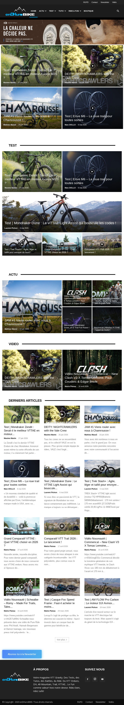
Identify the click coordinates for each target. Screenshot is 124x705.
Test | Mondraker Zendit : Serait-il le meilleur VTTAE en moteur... (21, 431)
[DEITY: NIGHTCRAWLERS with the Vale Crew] (92, 66)
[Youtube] (102, 679)
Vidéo (114, 2)
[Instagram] (95, 679)
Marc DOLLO (70, 125)
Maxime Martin (9, 82)
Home (33, 11)
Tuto (61, 11)
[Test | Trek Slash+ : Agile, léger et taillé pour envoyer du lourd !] (22, 244)
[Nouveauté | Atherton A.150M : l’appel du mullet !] (107, 320)
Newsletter (105, 2)
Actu (41, 11)
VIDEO (14, 344)
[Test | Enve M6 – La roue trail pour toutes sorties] (92, 108)
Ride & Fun (74, 11)
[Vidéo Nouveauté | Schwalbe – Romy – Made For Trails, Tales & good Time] (107, 293)
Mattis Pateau (70, 386)
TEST (13, 145)
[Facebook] (87, 679)
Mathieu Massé (9, 125)
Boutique (88, 11)
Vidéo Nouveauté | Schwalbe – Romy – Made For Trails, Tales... (21, 603)
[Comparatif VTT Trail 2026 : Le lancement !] (102, 244)
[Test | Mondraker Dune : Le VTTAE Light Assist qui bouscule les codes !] (62, 212)
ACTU (13, 274)
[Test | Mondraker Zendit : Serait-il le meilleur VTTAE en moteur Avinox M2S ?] (31, 66)
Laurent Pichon (11, 228)
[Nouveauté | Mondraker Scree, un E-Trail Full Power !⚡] (77, 320)
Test (51, 11)
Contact (95, 2)
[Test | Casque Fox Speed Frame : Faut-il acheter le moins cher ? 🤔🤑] (62, 587)
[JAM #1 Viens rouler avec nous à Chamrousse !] (31, 108)
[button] (118, 11)
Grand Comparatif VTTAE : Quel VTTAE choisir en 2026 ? (21, 542)
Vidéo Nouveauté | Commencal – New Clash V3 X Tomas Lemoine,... (101, 542)
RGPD (85, 2)
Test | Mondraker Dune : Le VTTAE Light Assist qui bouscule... (60, 485)
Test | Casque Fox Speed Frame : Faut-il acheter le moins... (59, 603)
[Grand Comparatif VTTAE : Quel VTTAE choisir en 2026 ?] (62, 244)
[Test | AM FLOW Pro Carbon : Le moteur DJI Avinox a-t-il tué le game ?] (102, 587)
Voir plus (61, 639)
